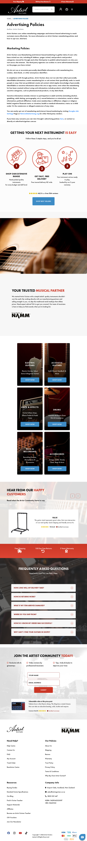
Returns (47, 754)
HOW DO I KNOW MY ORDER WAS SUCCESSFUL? (33, 623)
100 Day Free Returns (42, 2)
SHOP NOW (30, 380)
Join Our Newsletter (14, 822)
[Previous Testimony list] (72, 496)
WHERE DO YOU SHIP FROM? (25, 614)
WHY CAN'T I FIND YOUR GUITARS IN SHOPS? (32, 632)
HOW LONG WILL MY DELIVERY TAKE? (29, 588)
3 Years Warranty (66, 2)
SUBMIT (43, 690)
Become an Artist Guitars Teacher (19, 813)
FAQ (8, 754)
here (62, 119)
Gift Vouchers (12, 817)
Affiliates (10, 809)
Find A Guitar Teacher (14, 800)
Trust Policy (49, 763)
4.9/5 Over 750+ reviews (47, 193)
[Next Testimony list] (78, 496)
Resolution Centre (13, 767)
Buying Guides (12, 787)
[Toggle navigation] (72, 9)
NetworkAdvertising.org (29, 114)
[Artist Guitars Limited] (18, 9)
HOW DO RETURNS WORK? (24, 597)
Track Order (11, 763)
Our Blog (10, 796)
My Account (11, 758)
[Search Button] (52, 9)
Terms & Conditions (52, 771)
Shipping (48, 750)
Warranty (48, 758)
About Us (48, 746)
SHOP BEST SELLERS (43, 201)
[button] (67, 9)
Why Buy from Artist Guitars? (55, 776)
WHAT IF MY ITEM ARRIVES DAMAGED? (29, 605)
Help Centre (11, 746)
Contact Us (11, 750)
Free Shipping (17, 2)
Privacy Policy (50, 767)
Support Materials (13, 805)
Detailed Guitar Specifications (17, 792)
